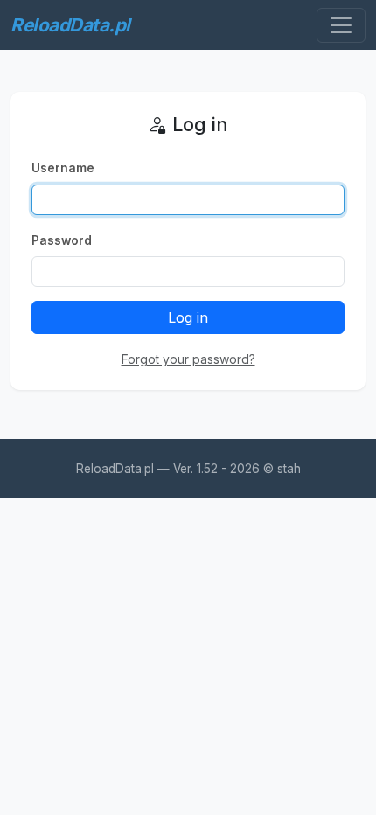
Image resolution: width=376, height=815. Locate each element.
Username (62, 168)
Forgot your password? (188, 359)
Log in (188, 317)
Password (61, 240)
